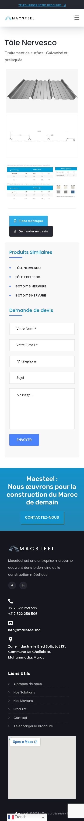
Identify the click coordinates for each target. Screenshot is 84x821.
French (20, 817)
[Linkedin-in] (23, 586)
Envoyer (24, 440)
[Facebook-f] (12, 586)
